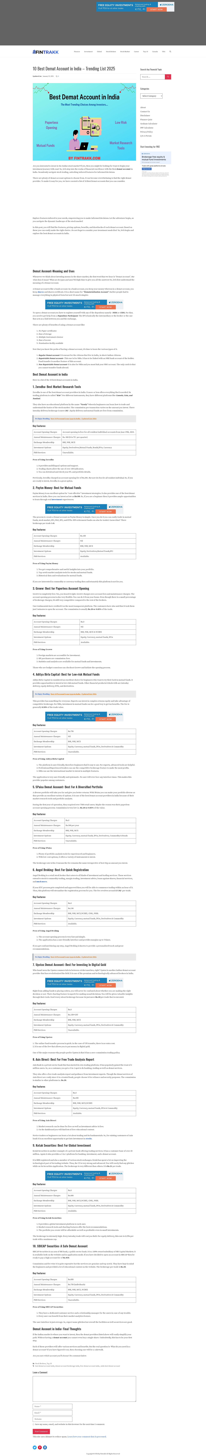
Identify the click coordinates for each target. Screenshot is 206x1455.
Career (136, 52)
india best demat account (110, 1366)
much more (41, 881)
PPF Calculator (146, 128)
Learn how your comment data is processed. (86, 1436)
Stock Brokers (111, 52)
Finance (77, 52)
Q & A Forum (145, 136)
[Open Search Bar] (170, 51)
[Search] (168, 77)
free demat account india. (90, 1366)
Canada (155, 52)
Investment (88, 52)
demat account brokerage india (67, 1366)
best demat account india (45, 1366)
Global (99, 52)
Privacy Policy (146, 132)
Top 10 (145, 52)
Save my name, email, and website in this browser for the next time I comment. (70, 1424)
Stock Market (125, 52)
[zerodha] (135, 11)
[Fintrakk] (46, 51)
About (143, 107)
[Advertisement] (103, 30)
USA (163, 52)
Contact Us (145, 111)
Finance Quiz (146, 119)
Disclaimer (145, 115)
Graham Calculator (148, 123)
